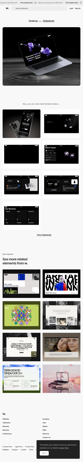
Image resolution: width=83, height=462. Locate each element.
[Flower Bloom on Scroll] (21, 154)
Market (45, 426)
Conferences (7, 434)
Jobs (44, 423)
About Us (46, 434)
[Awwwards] (7, 8)
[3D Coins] (61, 123)
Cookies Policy (7, 446)
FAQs (44, 430)
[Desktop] (21, 283)
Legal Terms (19, 446)
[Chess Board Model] (21, 185)
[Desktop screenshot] (61, 315)
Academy (46, 419)
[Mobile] (21, 123)
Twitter (31, 450)
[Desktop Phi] (21, 315)
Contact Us (46, 437)
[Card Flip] (21, 215)
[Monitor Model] (61, 185)
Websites (6, 419)
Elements (6, 426)
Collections (6, 423)
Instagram (15, 450)
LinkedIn (23, 450)
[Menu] (61, 154)
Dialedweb (48, 21)
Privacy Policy (29, 446)
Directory (6, 430)
